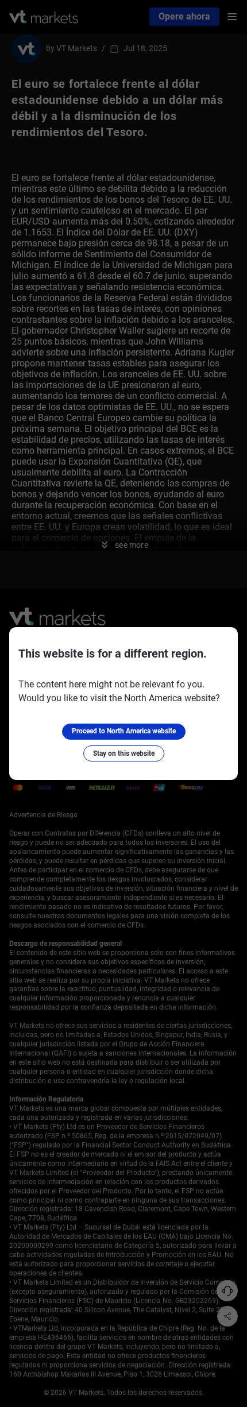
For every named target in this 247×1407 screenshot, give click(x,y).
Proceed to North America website (124, 731)
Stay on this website (124, 753)
